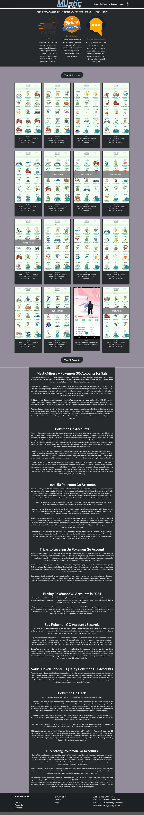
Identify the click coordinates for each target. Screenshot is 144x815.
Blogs (56, 802)
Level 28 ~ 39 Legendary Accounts (108, 802)
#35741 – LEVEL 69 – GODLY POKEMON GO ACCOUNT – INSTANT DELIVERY (28, 277)
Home (17, 802)
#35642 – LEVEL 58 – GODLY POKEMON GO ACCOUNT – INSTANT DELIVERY (57, 277)
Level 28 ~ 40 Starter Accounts (106, 799)
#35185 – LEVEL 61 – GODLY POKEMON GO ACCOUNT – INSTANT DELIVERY (115, 141)
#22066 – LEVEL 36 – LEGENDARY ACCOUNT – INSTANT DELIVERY (86, 344)
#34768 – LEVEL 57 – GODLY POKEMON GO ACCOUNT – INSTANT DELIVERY (86, 277)
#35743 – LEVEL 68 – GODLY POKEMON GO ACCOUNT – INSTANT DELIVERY (86, 209)
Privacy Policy (60, 796)
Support (18, 807)
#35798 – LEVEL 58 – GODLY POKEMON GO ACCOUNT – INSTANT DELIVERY (57, 141)
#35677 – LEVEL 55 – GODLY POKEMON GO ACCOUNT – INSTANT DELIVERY (115, 277)
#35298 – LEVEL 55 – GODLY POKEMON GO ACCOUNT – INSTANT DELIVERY (28, 345)
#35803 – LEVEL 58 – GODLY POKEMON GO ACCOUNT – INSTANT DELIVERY (115, 209)
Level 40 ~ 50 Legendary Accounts (108, 805)
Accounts (19, 805)
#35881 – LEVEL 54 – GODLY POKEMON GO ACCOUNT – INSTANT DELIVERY (115, 345)
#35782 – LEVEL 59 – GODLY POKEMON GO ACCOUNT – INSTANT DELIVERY (57, 209)
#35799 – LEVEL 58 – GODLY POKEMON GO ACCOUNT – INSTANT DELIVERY (28, 209)
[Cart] (127, 4)
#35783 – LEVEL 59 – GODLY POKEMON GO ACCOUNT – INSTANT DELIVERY (57, 345)
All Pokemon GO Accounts (104, 796)
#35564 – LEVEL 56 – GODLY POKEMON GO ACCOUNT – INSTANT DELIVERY (28, 141)
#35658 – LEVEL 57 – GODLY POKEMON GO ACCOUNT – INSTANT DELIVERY (86, 141)
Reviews (57, 799)
